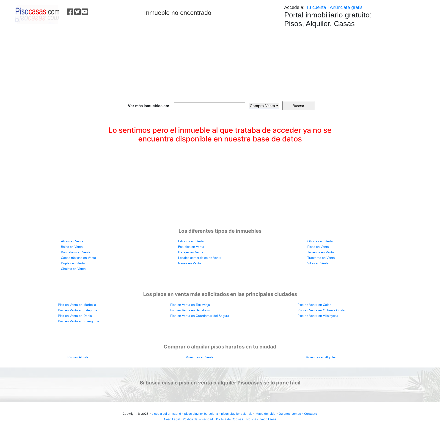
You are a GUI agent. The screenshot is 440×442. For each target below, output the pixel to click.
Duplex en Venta (73, 263)
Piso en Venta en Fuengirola (78, 321)
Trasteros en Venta (321, 258)
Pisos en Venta (318, 247)
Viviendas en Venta (200, 357)
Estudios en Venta (191, 247)
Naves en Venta (189, 263)
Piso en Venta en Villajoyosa (317, 316)
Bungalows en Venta (76, 252)
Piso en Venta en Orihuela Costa (321, 310)
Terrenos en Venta (320, 252)
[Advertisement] (220, 62)
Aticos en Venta (72, 241)
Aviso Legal (172, 419)
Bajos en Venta (72, 247)
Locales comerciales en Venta (199, 258)
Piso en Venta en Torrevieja (190, 305)
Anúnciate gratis (346, 7)
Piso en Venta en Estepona (77, 310)
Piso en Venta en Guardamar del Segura (199, 316)
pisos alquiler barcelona (201, 413)
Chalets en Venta (73, 269)
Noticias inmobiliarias (261, 419)
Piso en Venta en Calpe (314, 305)
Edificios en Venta (191, 241)
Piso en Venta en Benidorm (190, 310)
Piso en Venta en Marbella (77, 305)
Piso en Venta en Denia (75, 316)
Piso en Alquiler (78, 357)
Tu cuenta (316, 7)
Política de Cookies (229, 419)
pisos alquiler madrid (166, 413)
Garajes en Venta (190, 252)
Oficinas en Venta (320, 241)
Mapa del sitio (265, 413)
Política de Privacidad (198, 419)
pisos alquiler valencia (236, 413)
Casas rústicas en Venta (78, 258)
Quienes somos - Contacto (298, 413)
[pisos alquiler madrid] (36, 14)
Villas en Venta (318, 263)
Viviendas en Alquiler (321, 357)
